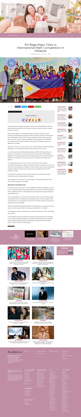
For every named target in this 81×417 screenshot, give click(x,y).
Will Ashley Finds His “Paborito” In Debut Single (61, 144)
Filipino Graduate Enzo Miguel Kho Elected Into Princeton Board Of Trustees (62, 165)
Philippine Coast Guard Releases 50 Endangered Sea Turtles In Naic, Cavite (63, 252)
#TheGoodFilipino (60, 135)
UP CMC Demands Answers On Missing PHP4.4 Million (68, 239)
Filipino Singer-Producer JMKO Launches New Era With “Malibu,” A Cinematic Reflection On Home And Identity (62, 172)
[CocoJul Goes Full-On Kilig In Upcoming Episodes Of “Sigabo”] (70, 150)
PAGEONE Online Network (61, 129)
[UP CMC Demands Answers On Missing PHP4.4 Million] (67, 234)
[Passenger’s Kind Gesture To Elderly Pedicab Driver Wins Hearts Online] (70, 157)
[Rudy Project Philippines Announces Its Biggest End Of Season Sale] (30, 234)
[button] (72, 35)
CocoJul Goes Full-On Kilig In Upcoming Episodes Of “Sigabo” (61, 151)
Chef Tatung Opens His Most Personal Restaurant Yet (42, 239)
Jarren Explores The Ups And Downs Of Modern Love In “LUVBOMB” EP (62, 125)
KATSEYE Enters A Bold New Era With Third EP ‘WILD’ (62, 131)
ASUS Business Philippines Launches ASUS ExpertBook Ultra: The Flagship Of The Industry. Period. (55, 240)
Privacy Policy (64, 353)
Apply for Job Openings (41, 351)
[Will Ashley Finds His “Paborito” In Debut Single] (70, 144)
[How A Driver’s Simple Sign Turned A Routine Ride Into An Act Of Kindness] (70, 137)
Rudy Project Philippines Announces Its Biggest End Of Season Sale (30, 239)
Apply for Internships (40, 353)
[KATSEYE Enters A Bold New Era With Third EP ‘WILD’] (70, 131)
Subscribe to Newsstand (54, 351)
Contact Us (27, 351)
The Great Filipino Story (11, 226)
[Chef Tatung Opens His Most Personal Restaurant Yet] (42, 234)
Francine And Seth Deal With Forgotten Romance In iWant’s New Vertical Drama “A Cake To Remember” (62, 118)
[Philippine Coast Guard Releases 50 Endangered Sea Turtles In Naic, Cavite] (70, 252)
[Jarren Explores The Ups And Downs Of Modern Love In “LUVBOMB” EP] (70, 124)
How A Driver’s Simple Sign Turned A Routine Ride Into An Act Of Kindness (62, 138)
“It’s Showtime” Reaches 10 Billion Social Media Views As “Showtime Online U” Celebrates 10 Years (62, 110)
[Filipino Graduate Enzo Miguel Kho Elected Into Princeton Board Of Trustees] (70, 164)
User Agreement (65, 351)
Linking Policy (64, 358)
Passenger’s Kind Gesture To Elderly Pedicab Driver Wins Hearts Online (61, 158)
